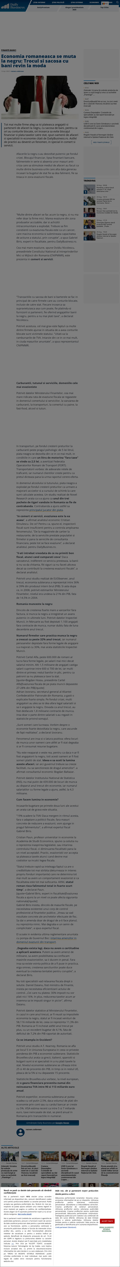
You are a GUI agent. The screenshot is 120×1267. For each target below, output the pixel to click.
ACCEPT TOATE (107, 1221)
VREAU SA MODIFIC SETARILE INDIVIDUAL (106, 1229)
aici (12, 1244)
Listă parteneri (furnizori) (65, 1227)
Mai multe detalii (25, 1214)
